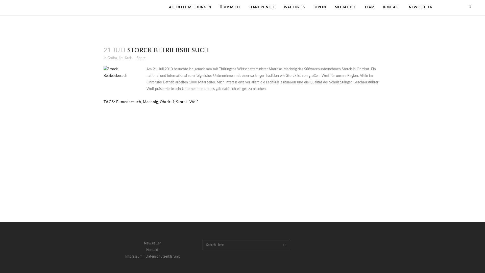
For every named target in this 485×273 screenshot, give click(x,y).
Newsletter (152, 243)
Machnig (150, 102)
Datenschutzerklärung (163, 256)
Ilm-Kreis (125, 58)
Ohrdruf (167, 102)
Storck (182, 102)
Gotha (112, 58)
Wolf (193, 102)
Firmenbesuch (128, 102)
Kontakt (152, 250)
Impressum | (135, 256)
